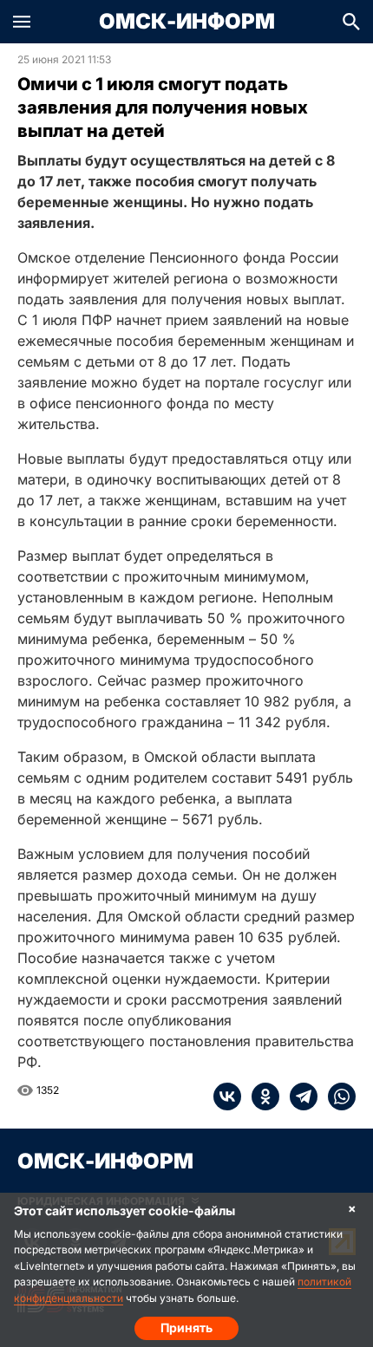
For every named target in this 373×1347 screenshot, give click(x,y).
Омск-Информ (187, 22)
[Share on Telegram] (298, 1096)
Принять (186, 1327)
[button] (21, 21)
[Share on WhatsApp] (336, 1096)
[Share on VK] (227, 1096)
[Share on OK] (260, 1096)
